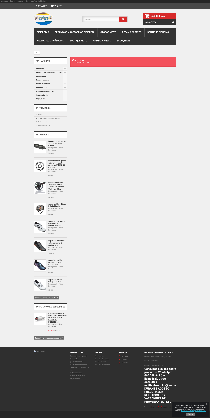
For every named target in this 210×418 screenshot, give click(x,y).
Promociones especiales (50, 306)
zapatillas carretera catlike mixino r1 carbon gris (56, 243)
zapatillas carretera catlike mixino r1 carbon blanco (56, 223)
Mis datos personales (102, 365)
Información (43, 108)
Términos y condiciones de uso (49, 118)
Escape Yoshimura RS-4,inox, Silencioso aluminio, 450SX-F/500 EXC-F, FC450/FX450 (57, 317)
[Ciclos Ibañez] (50, 351)
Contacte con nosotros (78, 365)
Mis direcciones (100, 362)
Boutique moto (78, 40)
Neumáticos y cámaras (50, 40)
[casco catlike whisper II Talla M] (40, 209)
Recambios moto (131, 32)
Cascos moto (108, 32)
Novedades (42, 134)
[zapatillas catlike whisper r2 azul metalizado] (40, 265)
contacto (41, 6)
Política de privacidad (77, 376)
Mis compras (99, 356)
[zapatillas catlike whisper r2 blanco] (40, 285)
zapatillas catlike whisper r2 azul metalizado (55, 262)
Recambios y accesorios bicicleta (74, 32)
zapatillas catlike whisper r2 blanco (56, 281)
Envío (40, 115)
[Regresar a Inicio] (36, 52)
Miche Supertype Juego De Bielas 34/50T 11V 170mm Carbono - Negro (56, 185)
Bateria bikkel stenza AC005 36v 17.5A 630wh (57, 143)
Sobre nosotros (43, 122)
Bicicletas (43, 32)
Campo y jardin (102, 40)
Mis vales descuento (102, 359)
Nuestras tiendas (44, 125)
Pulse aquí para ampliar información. (193, 411)
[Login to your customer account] (173, 22)
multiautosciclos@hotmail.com (160, 407)
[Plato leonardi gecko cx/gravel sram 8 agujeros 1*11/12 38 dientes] (40, 166)
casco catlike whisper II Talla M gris (57, 205)
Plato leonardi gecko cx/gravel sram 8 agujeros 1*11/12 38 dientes (57, 164)
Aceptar (190, 414)
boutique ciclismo (158, 32)
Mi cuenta (100, 352)
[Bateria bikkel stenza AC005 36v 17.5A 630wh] (40, 147)
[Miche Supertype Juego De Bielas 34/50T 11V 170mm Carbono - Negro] (40, 188)
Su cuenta (150, 22)
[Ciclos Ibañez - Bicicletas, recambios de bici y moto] (56, 18)
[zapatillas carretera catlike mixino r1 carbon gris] (40, 246)
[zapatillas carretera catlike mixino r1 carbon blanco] (40, 227)
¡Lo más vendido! (76, 362)
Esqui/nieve (123, 40)
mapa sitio (56, 6)
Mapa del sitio (75, 379)
